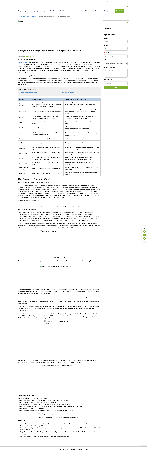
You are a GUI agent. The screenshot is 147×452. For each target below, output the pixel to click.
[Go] (127, 6)
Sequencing (22, 11)
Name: (106, 38)
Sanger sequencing (24, 62)
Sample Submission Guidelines (118, 2)
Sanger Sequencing (68, 92)
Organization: (108, 79)
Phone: (106, 45)
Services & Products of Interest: (114, 60)
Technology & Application (30, 16)
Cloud (87, 11)
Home (20, 16)
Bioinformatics (64, 11)
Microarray (77, 11)
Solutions (96, 11)
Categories (107, 28)
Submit (116, 87)
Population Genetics (49, 11)
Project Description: (110, 67)
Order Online (119, 10)
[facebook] (144, 231)
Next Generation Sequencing (29, 92)
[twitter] (144, 235)
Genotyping (34, 11)
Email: (106, 52)
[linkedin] (144, 238)
